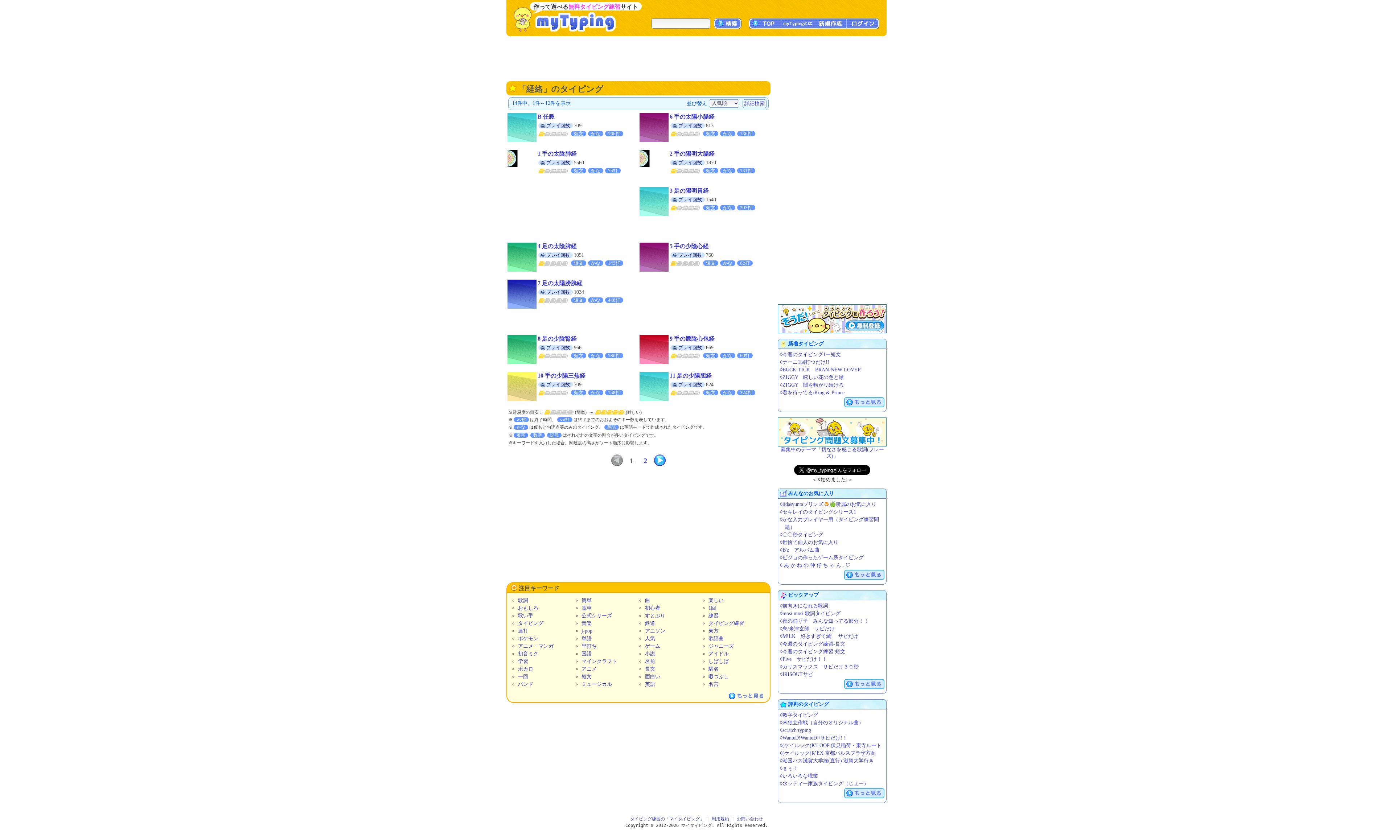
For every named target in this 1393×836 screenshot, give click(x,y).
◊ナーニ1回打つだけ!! (804, 362)
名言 (713, 684)
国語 (587, 653)
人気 (650, 638)
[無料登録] (832, 318)
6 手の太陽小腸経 (692, 117)
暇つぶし (718, 676)
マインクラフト (599, 661)
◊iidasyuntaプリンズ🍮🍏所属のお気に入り (828, 504)
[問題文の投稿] (832, 431)
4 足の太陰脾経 (557, 246)
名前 (650, 661)
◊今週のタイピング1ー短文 (810, 354)
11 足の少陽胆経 (691, 375)
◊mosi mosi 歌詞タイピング (810, 613)
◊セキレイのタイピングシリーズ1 (818, 512)
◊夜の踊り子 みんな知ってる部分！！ (824, 621)
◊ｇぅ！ (789, 768)
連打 (523, 631)
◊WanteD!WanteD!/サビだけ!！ (813, 738)
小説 (650, 653)
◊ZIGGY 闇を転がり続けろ (812, 385)
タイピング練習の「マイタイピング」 (667, 818)
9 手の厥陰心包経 (692, 338)
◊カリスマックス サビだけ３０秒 (819, 667)
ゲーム (652, 646)
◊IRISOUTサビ (796, 674)
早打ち (589, 646)
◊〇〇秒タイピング (801, 535)
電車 (587, 608)
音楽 (587, 623)
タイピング (530, 623)
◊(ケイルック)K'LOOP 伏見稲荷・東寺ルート (831, 745)
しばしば (718, 661)
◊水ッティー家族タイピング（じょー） (824, 783)
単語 (587, 638)
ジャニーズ (721, 646)
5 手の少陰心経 (689, 246)
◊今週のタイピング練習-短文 (812, 651)
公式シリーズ (597, 615)
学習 (523, 661)
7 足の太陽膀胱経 (560, 283)
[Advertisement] (696, 58)
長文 (650, 669)
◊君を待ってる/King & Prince (812, 392)
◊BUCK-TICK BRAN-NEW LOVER (820, 369)
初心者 (652, 608)
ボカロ (525, 669)
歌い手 (525, 615)
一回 (523, 676)
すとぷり (655, 615)
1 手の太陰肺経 (557, 154)
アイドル (718, 653)
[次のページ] (660, 460)
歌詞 (523, 600)
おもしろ (528, 608)
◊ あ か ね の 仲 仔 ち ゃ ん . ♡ (815, 565)
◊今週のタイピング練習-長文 (812, 644)
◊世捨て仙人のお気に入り (809, 542)
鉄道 (650, 623)
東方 (713, 631)
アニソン (655, 631)
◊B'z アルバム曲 (799, 550)
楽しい (716, 600)
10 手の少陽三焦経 (561, 375)
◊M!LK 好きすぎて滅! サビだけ (819, 636)
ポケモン (528, 638)
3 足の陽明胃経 (689, 191)
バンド (525, 684)
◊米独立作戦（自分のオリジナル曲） (822, 722)
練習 (713, 615)
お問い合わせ (750, 818)
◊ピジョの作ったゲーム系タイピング (822, 557)
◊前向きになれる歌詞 (804, 606)
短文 (587, 676)
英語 (650, 684)
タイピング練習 (726, 623)
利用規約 (720, 818)
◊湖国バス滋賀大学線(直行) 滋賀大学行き (827, 760)
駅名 (713, 669)
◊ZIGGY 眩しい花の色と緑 (812, 377)
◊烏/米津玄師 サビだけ (807, 628)
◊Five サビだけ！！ (803, 659)
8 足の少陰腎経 (557, 338)
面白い (652, 676)
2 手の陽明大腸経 (692, 154)
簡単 (587, 600)
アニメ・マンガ (536, 646)
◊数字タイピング (799, 715)
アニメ (589, 669)
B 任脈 (546, 117)
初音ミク (528, 653)
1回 (712, 608)
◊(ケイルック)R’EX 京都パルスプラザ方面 (828, 753)
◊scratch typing (795, 730)
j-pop (587, 631)
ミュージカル (597, 684)
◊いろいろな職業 (799, 776)
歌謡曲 (716, 638)
